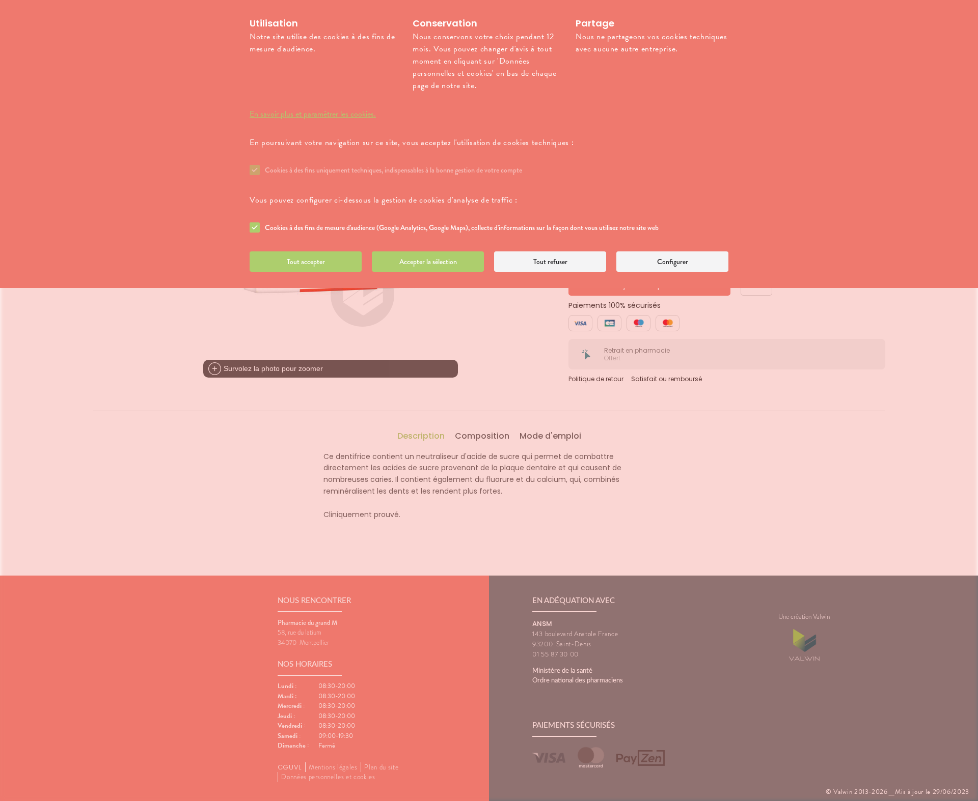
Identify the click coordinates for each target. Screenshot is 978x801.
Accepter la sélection (428, 261)
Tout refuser (550, 261)
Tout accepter (306, 261)
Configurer (672, 261)
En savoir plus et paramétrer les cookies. (313, 114)
